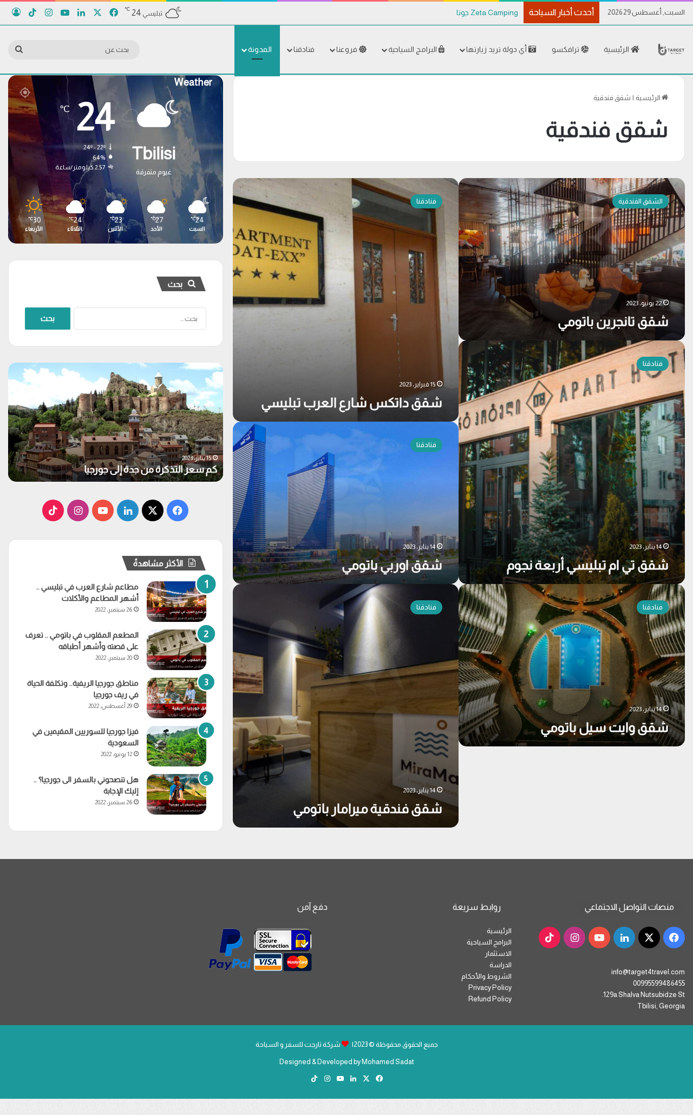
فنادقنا (304, 49)
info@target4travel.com (648, 972)
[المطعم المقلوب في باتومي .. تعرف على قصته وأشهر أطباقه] (176, 649)
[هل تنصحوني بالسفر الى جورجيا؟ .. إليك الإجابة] (176, 794)
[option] (115, 422)
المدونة (260, 49)
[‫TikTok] (53, 510)
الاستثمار (498, 953)
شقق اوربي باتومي (392, 565)
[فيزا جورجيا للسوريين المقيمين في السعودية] (176, 746)
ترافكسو (566, 49)
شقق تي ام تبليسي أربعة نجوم (588, 565)
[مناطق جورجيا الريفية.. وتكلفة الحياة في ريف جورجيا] (176, 698)
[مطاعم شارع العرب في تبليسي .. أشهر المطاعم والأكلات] (176, 601)
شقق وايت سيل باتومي (604, 727)
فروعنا (347, 49)
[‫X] (153, 510)
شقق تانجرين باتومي (613, 321)
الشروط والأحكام (486, 976)
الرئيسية (617, 49)
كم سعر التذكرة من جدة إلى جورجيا (151, 469)
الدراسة (500, 965)
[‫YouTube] (103, 510)
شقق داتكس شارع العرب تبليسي (351, 402)
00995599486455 (659, 983)
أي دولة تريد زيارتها (497, 49)
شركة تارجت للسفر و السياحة (298, 1044)
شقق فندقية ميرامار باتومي (367, 808)
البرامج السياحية (413, 49)
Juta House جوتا (492, 12)
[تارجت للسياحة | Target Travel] (671, 49)
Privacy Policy (490, 987)
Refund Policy (490, 999)
